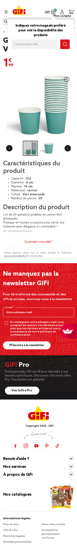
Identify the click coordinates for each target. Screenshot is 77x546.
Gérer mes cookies (53, 524)
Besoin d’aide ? (16, 458)
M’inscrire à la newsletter (26, 345)
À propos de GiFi (17, 474)
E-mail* (10, 307)
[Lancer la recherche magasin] (65, 44)
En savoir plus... (35, 256)
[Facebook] (15, 445)
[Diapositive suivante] (68, 148)
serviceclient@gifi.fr (15, 256)
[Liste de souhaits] (67, 80)
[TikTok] (57, 445)
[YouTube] (36, 445)
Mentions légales (14, 536)
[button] (53, 12)
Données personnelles (17, 541)
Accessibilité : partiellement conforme (50, 534)
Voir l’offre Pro (22, 390)
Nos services (14, 466)
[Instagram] (26, 445)
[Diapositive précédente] (9, 148)
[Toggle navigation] (6, 12)
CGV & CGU (10, 530)
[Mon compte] (62, 12)
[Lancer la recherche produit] (5, 21)
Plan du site (10, 524)
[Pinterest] (47, 445)
